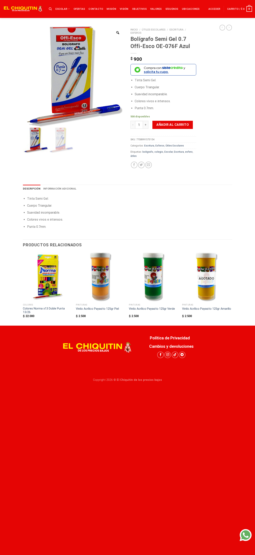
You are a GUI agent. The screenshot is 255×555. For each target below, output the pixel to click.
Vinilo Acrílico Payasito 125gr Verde (152, 308)
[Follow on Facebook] (160, 355)
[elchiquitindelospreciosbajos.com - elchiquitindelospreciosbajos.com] (23, 9)
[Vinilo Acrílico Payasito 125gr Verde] (153, 277)
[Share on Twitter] (141, 165)
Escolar (168, 151)
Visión (124, 8)
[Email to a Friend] (148, 165)
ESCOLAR (61, 8)
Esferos (135, 32)
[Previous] (23, 288)
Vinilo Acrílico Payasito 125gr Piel (97, 308)
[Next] (231, 288)
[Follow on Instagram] (167, 355)
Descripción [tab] (31, 188)
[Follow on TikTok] (175, 355)
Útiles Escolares (154, 29)
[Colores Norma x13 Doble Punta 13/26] (47, 277)
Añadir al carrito (172, 125)
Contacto (95, 8)
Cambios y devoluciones (171, 346)
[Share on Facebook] (134, 165)
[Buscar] (50, 9)
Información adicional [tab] (59, 188)
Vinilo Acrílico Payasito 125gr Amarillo (206, 308)
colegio (158, 151)
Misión (111, 8)
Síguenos (171, 8)
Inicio (134, 29)
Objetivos (139, 8)
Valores (156, 8)
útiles (133, 155)
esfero (189, 151)
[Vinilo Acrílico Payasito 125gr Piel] (100, 277)
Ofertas (79, 8)
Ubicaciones (191, 8)
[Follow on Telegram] (182, 355)
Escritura (176, 29)
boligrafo (147, 151)
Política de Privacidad (171, 338)
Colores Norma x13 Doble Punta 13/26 (44, 310)
